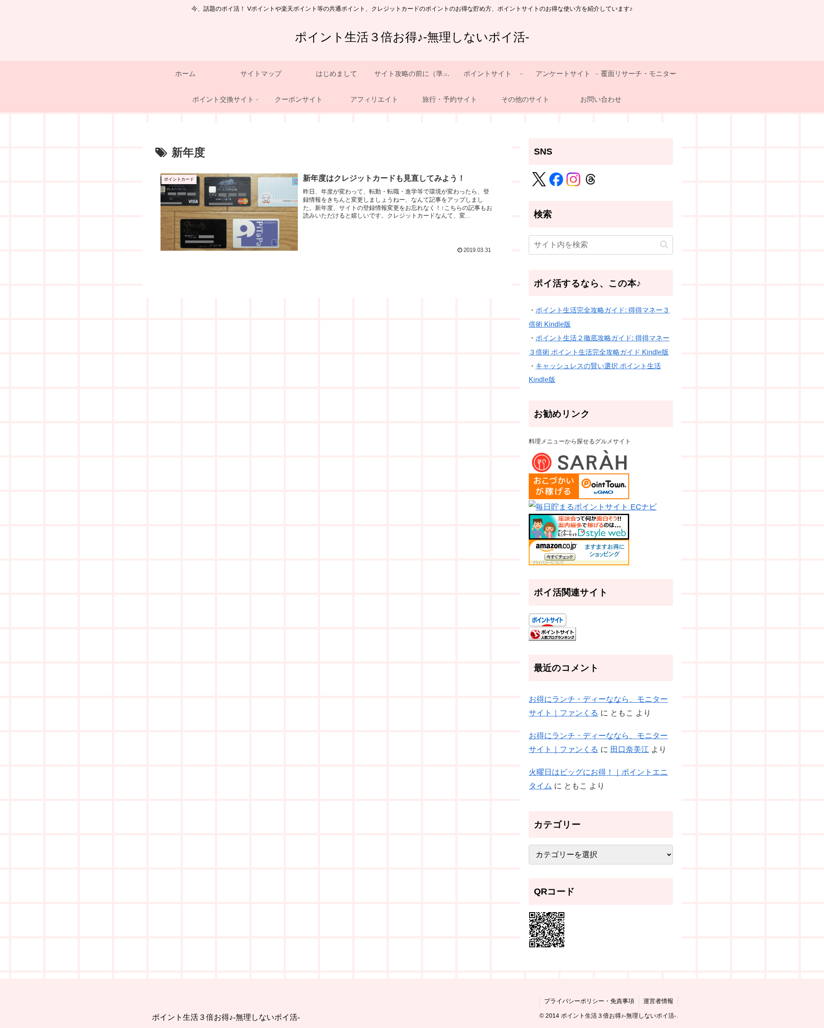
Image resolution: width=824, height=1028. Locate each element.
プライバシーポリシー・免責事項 (589, 1001)
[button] (664, 244)
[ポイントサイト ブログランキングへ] (552, 633)
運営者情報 (658, 1001)
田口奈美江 (629, 749)
